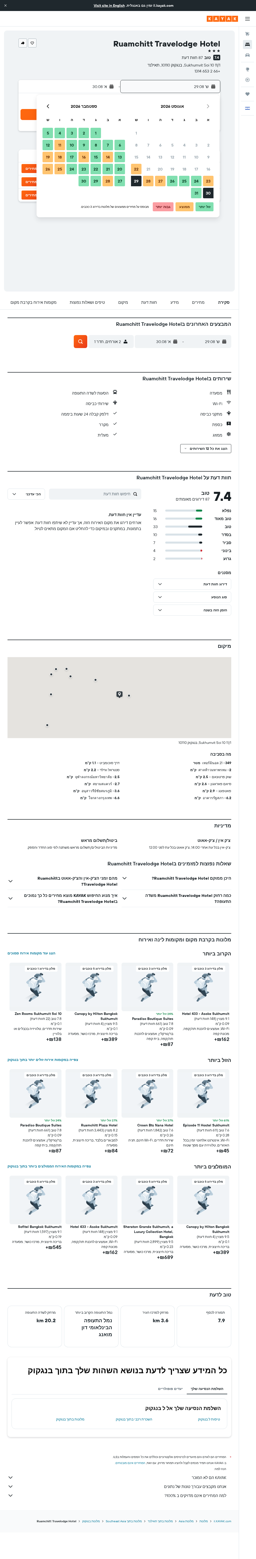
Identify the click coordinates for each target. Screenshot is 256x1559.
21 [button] (148, 169)
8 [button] (136, 145)
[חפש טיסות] (247, 34)
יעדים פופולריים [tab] (170, 1388)
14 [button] (148, 157)
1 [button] (136, 133)
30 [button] (208, 193)
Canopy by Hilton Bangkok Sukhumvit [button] (96, 1016)
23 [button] (208, 181)
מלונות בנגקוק (91, 1521)
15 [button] (136, 157)
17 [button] (196, 169)
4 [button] (184, 145)
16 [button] (208, 169)
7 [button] (148, 145)
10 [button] (196, 157)
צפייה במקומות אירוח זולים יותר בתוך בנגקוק (43, 1059)
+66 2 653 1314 (207, 71)
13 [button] (160, 157)
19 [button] (172, 169)
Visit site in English (109, 5)
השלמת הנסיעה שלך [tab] (207, 1388)
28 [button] (148, 181)
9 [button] (208, 157)
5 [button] (172, 145)
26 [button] (172, 181)
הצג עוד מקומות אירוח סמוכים (31, 953)
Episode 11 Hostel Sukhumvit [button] (206, 1125)
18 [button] (184, 169)
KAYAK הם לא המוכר (209, 1477)
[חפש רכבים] (247, 55)
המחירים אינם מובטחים (130, 1463)
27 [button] (160, 181)
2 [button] (208, 145)
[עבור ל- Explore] (247, 69)
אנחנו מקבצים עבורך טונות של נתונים (195, 1486)
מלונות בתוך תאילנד (160, 1521)
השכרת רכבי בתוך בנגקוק (134, 1419)
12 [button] (172, 157)
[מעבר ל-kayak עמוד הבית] (222, 19)
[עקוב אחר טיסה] (247, 80)
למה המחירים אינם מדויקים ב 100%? (195, 1495)
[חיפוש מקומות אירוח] (247, 45)
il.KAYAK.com (222, 1521)
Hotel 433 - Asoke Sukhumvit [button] (205, 1013)
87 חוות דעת (192, 57)
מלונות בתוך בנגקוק (70, 1419)
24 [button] (196, 181)
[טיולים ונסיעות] (247, 94)
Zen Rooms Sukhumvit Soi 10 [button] (38, 1013)
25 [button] (184, 181)
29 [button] (136, 181)
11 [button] (184, 157)
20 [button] (160, 169)
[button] (5, 5)
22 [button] (136, 169)
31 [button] (196, 193)
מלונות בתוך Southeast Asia (124, 1521)
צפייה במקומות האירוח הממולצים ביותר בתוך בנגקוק (49, 1166)
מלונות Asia (186, 1521)
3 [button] (196, 145)
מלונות (204, 1521)
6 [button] (160, 145)
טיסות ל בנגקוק (209, 1419)
